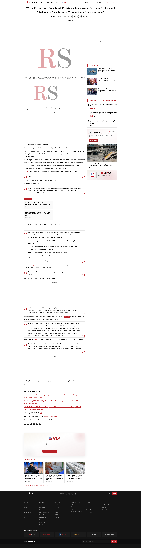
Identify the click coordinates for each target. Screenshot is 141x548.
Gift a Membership (106, 504)
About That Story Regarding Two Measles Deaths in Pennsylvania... (103, 105)
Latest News (26, 504)
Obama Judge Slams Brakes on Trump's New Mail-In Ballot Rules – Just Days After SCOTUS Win (54, 477)
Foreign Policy (42, 514)
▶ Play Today (93, 140)
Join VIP (114, 493)
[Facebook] (72, 493)
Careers (87, 507)
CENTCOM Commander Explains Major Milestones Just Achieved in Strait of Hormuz (106, 70)
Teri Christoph (49, 481)
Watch (25, 507)
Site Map (56, 546)
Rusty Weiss (27, 481)
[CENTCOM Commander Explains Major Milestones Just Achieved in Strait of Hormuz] (92, 71)
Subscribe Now (63, 451)
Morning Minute (27, 512)
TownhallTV (26, 514)
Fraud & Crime (42, 517)
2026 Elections (42, 502)
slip (36, 339)
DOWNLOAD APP (89, 2)
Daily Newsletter (105, 507)
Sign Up (114, 541)
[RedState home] (29, 493)
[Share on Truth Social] (77, 16)
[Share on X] (74, 16)
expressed (35, 265)
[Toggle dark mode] (116, 2)
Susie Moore (57, 507)
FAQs (109, 493)
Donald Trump (42, 507)
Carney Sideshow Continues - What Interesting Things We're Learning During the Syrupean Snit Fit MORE (103, 121)
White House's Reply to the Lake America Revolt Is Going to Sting (106, 79)
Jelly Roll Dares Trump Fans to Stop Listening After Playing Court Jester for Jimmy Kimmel (33, 477)
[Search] (113, 2)
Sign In (104, 493)
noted (27, 171)
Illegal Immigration (43, 519)
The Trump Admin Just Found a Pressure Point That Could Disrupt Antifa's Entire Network (107, 90)
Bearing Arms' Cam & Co (76, 511)
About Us (88, 502)
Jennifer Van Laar (59, 504)
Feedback (41, 546)
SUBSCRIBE (107, 2)
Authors (25, 517)
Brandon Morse (58, 512)
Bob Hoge (57, 517)
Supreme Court (42, 522)
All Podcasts (73, 514)
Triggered (72, 509)
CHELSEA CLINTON (28, 429)
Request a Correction (48, 546)
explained (67, 316)
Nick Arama (57, 514)
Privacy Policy (34, 546)
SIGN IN (99, 2)
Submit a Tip (89, 509)
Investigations (27, 509)
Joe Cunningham (59, 509)
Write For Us (89, 512)
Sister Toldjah (58, 519)
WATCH (53, 2)
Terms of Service (27, 546)
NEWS (40, 2)
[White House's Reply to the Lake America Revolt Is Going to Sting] (92, 81)
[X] (67, 493)
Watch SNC (104, 509)
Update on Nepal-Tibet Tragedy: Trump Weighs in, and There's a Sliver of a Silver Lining (100, 165)
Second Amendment (43, 524)
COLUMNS (46, 2)
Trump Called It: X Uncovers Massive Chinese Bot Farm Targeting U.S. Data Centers (74, 477)
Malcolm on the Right (75, 502)
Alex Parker (54, 16)
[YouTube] (75, 493)
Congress (41, 504)
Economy (41, 509)
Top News (26, 502)
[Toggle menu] (24, 2)
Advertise (88, 504)
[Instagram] (69, 493)
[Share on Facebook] (80, 16)
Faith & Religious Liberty (44, 512)
